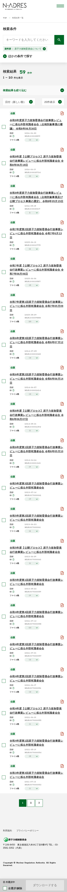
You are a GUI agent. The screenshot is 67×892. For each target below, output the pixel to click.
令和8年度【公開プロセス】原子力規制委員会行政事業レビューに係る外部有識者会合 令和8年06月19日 (37, 160)
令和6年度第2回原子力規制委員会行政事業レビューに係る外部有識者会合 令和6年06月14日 (36, 378)
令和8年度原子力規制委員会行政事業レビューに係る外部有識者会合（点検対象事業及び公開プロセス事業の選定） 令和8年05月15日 (36, 197)
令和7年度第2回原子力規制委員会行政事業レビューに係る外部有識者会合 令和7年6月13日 (36, 233)
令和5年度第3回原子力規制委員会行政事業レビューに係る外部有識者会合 (36, 485)
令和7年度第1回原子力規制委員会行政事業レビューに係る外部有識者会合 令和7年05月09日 (36, 306)
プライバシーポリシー (27, 830)
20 (11, 78)
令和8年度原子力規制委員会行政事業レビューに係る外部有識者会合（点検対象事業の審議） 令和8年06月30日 (36, 124)
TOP (5, 18)
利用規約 (7, 830)
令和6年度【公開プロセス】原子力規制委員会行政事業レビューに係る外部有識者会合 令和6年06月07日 (37, 415)
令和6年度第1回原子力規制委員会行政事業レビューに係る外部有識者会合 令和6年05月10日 (36, 451)
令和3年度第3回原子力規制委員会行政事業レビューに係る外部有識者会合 (36, 774)
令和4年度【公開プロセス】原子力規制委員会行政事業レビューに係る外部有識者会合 (36, 710)
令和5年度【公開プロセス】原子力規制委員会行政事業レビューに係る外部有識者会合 (36, 549)
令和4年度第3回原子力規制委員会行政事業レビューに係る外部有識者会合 (36, 646)
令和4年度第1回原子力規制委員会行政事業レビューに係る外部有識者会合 (36, 742)
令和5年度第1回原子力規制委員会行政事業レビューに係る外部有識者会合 (36, 581)
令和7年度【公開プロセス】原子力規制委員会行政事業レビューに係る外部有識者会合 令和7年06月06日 (37, 269)
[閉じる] (44, 48)
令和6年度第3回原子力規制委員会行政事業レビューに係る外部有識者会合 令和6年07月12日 (36, 342)
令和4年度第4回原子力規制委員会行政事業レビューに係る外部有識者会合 (36, 614)
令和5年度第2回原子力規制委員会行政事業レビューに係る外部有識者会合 (36, 517)
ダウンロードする (45, 885)
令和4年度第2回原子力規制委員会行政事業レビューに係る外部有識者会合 (36, 678)
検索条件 (10, 29)
